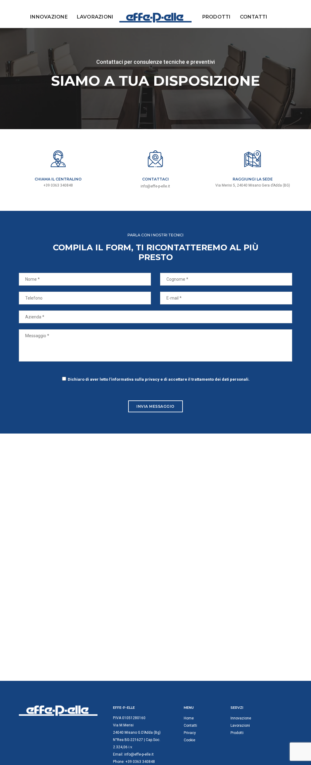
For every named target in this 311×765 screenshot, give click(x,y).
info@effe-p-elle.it (155, 186)
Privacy (190, 733)
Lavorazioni (95, 17)
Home (189, 718)
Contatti (254, 17)
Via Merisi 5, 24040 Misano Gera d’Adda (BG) (252, 185)
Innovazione (49, 17)
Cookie (189, 740)
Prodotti (216, 17)
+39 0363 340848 (140, 762)
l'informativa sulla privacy (134, 379)
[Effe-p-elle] (155, 17)
